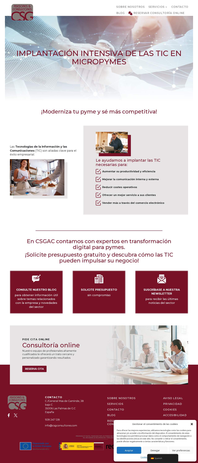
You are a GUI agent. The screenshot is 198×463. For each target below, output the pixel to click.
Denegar (155, 450)
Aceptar (129, 450)
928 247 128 (52, 419)
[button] (191, 424)
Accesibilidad (175, 415)
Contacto (179, 6)
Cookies (144, 457)
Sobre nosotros (130, 6)
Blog (120, 13)
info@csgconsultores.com (61, 425)
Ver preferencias (181, 450)
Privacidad (172, 403)
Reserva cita (34, 368)
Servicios (156, 6)
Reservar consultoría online (159, 13)
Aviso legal (173, 398)
